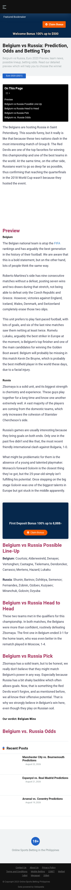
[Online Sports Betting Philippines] (35, 6)
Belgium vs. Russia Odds (17, 117)
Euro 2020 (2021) (14, 76)
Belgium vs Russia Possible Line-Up (23, 104)
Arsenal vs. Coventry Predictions (42, 798)
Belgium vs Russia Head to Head (21, 108)
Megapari (35, 875)
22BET (51, 871)
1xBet (24, 875)
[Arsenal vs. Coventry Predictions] (11, 813)
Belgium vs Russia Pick (16, 113)
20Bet (46, 875)
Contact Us (21, 867)
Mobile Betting (38, 871)
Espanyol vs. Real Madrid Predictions (45, 778)
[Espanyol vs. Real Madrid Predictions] (11, 792)
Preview (8, 99)
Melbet (61, 871)
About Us (34, 867)
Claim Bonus (55, 24)
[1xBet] (35, 518)
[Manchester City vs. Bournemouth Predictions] (11, 771)
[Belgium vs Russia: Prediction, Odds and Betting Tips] (35, 24)
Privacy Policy (48, 867)
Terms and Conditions (16, 871)
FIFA (57, 243)
